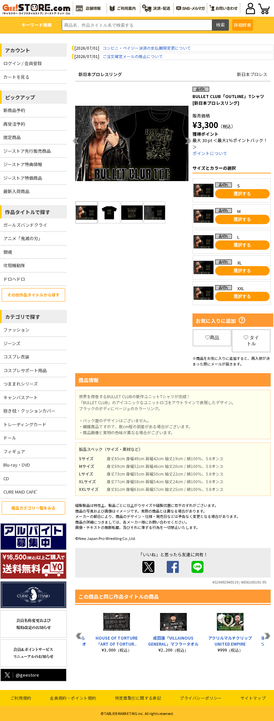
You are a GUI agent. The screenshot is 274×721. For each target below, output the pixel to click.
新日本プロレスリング (100, 74)
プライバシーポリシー (201, 698)
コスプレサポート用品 (25, 370)
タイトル (253, 340)
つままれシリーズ (20, 384)
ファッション (16, 329)
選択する (242, 193)
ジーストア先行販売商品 (27, 151)
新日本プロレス (252, 74)
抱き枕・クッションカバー (29, 411)
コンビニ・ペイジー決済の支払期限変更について (147, 48)
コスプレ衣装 (16, 356)
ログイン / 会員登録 (22, 63)
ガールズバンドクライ (25, 225)
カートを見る (16, 77)
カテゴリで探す (22, 316)
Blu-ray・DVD (16, 465)
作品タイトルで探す (27, 211)
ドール (9, 438)
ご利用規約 (20, 698)
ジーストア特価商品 (22, 178)
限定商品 (12, 137)
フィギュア (14, 451)
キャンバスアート (20, 397)
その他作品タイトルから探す (33, 294)
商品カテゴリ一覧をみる (33, 508)
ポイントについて (209, 153)
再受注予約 (14, 124)
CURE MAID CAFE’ (20, 492)
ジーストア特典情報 (22, 164)
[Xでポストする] (148, 571)
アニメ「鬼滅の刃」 (22, 238)
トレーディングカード (24, 424)
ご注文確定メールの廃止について (133, 56)
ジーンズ (11, 343)
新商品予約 (14, 110)
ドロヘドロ (14, 279)
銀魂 (7, 252)
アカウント (17, 50)
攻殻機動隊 (14, 265)
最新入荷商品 (16, 191)
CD (6, 478)
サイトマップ (253, 698)
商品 (214, 337)
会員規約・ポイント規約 (73, 698)
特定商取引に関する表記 (138, 698)
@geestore (27, 675)
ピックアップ (20, 97)
